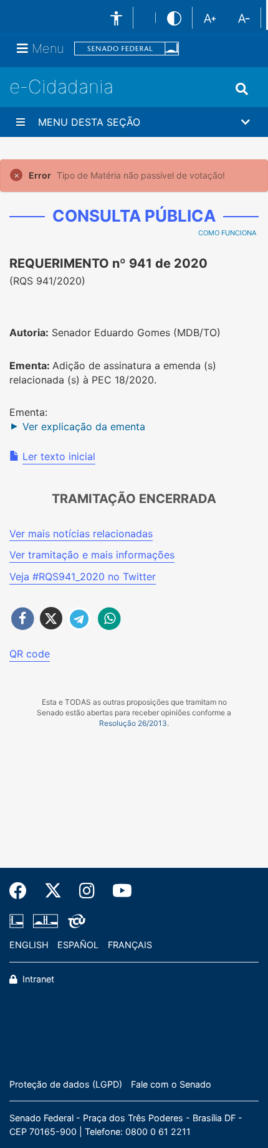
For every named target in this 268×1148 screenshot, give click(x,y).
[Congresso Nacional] (45, 921)
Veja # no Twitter (82, 576)
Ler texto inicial (58, 456)
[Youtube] (117, 891)
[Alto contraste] (174, 17)
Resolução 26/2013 (133, 723)
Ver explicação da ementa (83, 426)
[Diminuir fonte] (244, 17)
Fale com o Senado (171, 1084)
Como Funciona (227, 232)
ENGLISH (29, 944)
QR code (29, 653)
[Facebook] (22, 891)
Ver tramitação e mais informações (92, 554)
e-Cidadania (61, 86)
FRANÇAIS (130, 944)
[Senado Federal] (126, 49)
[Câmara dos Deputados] (18, 921)
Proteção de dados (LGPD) (65, 1084)
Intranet (37, 979)
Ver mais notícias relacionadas (81, 533)
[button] (134, 122)
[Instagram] (86, 891)
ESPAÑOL (77, 944)
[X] (53, 891)
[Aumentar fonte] (210, 17)
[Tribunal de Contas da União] (74, 921)
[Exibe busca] (242, 89)
